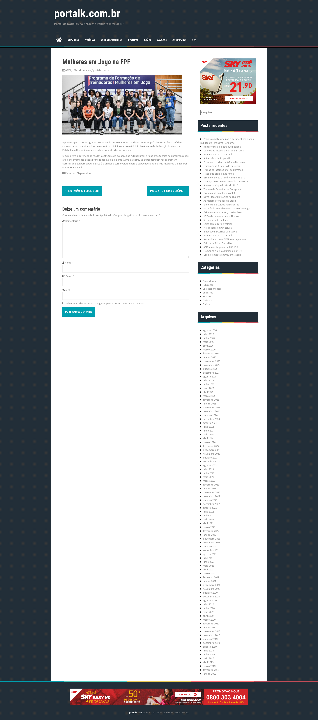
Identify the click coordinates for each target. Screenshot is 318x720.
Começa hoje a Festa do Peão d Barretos (226, 181)
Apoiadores (179, 39)
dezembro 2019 (211, 631)
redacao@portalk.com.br (95, 70)
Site (68, 289)
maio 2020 (208, 612)
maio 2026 (208, 341)
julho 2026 (208, 334)
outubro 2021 (210, 546)
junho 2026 (209, 338)
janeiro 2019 (209, 673)
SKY (194, 39)
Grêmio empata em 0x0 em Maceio (222, 254)
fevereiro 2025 (211, 399)
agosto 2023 (210, 465)
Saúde (147, 39)
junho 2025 (209, 384)
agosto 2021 (210, 554)
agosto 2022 (210, 507)
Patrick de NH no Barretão (218, 243)
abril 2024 (208, 438)
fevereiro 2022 (211, 531)
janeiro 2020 (209, 627)
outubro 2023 (210, 457)
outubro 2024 (210, 415)
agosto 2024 (210, 423)
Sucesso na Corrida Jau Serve (220, 231)
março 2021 (209, 573)
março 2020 (209, 619)
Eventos (133, 39)
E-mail (70, 276)
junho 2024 (209, 430)
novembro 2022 (211, 496)
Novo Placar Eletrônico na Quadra (222, 196)
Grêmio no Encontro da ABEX (219, 193)
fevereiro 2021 (211, 577)
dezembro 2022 (211, 492)
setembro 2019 (211, 642)
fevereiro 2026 (211, 353)
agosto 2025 (210, 376)
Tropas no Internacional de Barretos (223, 169)
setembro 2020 (211, 596)
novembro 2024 (211, 411)
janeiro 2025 (209, 403)
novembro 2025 (211, 365)
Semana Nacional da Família (219, 154)
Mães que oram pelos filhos (219, 173)
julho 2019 (208, 650)
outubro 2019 (210, 639)
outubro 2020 (210, 592)
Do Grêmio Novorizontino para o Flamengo (227, 208)
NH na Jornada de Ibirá (216, 220)
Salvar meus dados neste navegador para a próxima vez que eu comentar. (106, 303)
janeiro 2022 (209, 534)
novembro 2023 (211, 453)
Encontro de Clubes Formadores (221, 204)
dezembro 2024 (211, 407)
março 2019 (209, 666)
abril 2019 (208, 662)
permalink (85, 173)
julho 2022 (208, 511)
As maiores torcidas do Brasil (220, 200)
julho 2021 (208, 558)
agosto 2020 (210, 600)
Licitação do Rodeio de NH (84, 190)
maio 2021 (208, 565)
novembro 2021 (211, 542)
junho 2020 (209, 608)
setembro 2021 (211, 550)
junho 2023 (209, 473)
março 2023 (209, 480)
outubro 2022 (210, 500)
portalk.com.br (87, 13)
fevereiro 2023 (211, 484)
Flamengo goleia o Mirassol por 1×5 (223, 250)
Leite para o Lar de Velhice (218, 223)
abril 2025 (208, 392)
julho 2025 (208, 380)
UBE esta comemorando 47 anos (221, 216)
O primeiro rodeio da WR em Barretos (224, 162)
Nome (69, 262)
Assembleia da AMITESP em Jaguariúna (225, 239)
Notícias (90, 39)
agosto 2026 (210, 330)
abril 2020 (208, 615)
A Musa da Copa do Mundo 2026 (221, 185)
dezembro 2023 (211, 450)
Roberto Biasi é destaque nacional (222, 146)
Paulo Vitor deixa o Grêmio (167, 190)
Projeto (208, 139)
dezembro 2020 (211, 585)
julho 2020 (208, 604)
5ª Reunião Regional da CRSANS (221, 247)
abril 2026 (208, 345)
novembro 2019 (211, 635)
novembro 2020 (211, 588)
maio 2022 (208, 519)
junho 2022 (209, 515)
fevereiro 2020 (211, 623)
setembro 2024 (211, 419)
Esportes (73, 39)
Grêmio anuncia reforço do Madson (223, 212)
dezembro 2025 (211, 361)
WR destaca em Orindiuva (218, 227)
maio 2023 (208, 477)
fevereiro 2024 (211, 446)
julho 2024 (208, 426)
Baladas (162, 39)
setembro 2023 (211, 461)
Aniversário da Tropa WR (217, 158)
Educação (208, 284)
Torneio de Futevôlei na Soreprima (222, 189)
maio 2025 (208, 388)
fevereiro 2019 (211, 669)
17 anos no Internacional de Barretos (224, 150)
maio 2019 (208, 658)
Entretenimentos (112, 39)
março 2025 (209, 395)
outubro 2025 (210, 368)
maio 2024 (208, 434)
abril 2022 (208, 523)
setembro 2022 (211, 504)
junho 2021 (209, 561)
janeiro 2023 (209, 488)
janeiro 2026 (209, 357)
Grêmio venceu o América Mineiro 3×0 (224, 177)
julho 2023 (208, 469)
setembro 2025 (211, 372)
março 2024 (209, 442)
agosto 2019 (210, 646)
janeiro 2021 (209, 581)
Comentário (72, 221)
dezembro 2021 (211, 538)
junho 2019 (209, 654)
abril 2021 (208, 569)
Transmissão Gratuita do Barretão (222, 166)
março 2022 (209, 527)
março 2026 (209, 349)
